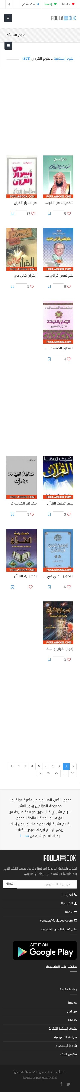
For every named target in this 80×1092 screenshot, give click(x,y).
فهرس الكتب (68, 1054)
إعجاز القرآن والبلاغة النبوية (58, 649)
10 (72, 773)
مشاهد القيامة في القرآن (21, 504)
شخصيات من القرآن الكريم (58, 203)
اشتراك (10, 884)
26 (48, 773)
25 (56, 773)
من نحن (72, 1011)
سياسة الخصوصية (65, 1037)
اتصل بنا (68, 895)
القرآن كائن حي (25, 276)
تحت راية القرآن (25, 576)
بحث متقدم (29, 4)
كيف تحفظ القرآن (60, 504)
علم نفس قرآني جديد (58, 276)
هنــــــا (24, 836)
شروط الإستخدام (66, 1046)
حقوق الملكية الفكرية (63, 1029)
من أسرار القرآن (25, 203)
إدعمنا (69, 912)
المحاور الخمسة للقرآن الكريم (58, 348)
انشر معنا (67, 903)
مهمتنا (66, 4)
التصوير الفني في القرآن (58, 576)
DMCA (72, 1020)
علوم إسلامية (63, 58)
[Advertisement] (40, 108)
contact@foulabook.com (56, 920)
